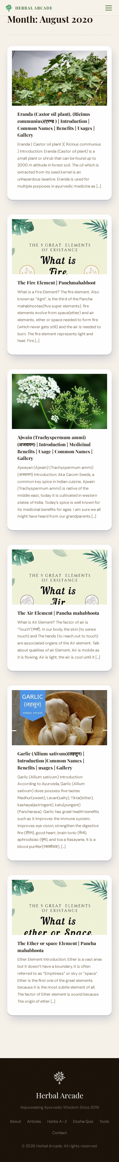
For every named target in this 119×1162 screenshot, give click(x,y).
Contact (59, 1132)
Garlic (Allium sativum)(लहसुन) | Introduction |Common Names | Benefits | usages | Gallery (50, 760)
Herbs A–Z (57, 1121)
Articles (34, 1121)
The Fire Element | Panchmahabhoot (56, 282)
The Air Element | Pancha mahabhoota (58, 613)
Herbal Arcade (33, 7)
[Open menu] (108, 7)
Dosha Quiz (83, 1121)
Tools (104, 1121)
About (15, 1121)
